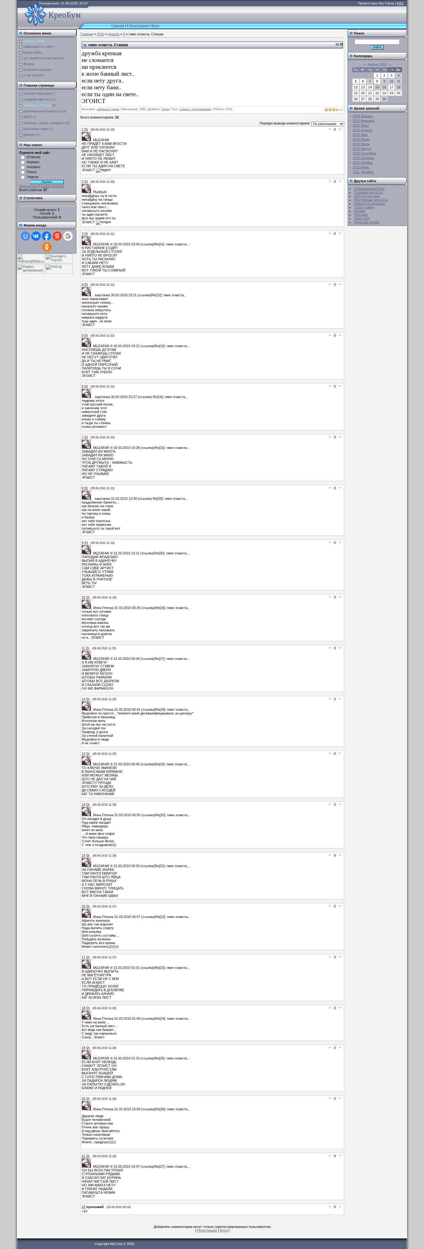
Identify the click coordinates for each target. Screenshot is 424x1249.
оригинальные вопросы (42, 111)
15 (377, 87)
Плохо (32, 172)
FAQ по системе (367, 196)
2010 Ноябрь (363, 162)
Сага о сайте (364, 207)
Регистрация (139, 25)
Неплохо (33, 167)
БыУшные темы (36, 129)
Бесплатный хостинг (305, 1244)
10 (391, 81)
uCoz (326, 1244)
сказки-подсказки (37, 93)
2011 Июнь (361, 167)
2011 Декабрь (363, 172)
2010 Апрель (362, 130)
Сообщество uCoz (368, 192)
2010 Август (362, 148)
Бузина (359, 211)
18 (398, 87)
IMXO (28, 117)
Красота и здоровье (369, 203)
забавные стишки (37, 105)
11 (398, 81)
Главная (117, 25)
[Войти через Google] (68, 236)
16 (384, 87)
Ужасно (32, 177)
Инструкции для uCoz (371, 200)
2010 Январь (363, 116)
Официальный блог (369, 188)
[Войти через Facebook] (46, 236)
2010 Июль (361, 144)
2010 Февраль (364, 121)
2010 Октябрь (363, 158)
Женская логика (366, 222)
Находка (361, 215)
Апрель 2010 (377, 64)
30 (384, 99)
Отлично (33, 157)
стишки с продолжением (195, 109)
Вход (155, 25)
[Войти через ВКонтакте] (36, 236)
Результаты (28, 186)
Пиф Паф (361, 218)
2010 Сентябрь (364, 153)
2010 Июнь (361, 139)
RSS (400, 3)
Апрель (114, 34)
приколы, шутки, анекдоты (44, 123)
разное (29, 135)
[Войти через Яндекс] (57, 236)
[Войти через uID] (25, 236)
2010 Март (361, 125)
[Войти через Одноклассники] (47, 247)
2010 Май (360, 135)
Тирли (165, 109)
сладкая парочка (37, 99)
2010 (100, 34)
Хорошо (33, 162)
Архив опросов (52, 186)
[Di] (87, 140)
